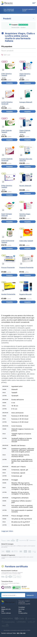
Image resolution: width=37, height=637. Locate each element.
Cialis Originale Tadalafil (6, 131)
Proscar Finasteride (8, 267)
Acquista (9, 83)
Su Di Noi (21, 609)
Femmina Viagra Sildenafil (24, 215)
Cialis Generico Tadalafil (6, 74)
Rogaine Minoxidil (25, 294)
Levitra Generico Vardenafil (7, 103)
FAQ (2, 611)
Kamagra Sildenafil (25, 102)
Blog (19, 611)
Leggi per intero (7, 531)
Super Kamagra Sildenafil (6, 214)
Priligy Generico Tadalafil (6, 186)
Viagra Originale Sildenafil (24, 131)
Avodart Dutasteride (8, 294)
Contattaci (21, 607)
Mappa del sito (6, 609)
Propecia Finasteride (26, 267)
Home (3, 607)
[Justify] (34, 3)
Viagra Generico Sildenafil (24, 74)
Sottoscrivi (30, 595)
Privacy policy (22, 613)
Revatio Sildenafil (25, 185)
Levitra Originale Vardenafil (6, 159)
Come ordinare (6, 613)
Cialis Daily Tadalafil (26, 241)
